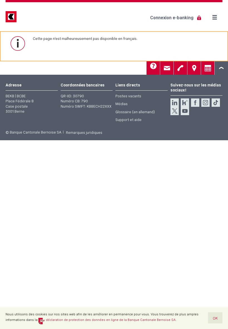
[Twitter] (174, 111)
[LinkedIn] (174, 102)
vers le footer (221, 68)
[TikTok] (216, 102)
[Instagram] (205, 102)
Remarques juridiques (84, 132)
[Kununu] (185, 102)
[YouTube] (185, 111)
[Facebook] (195, 102)
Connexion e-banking (172, 17)
